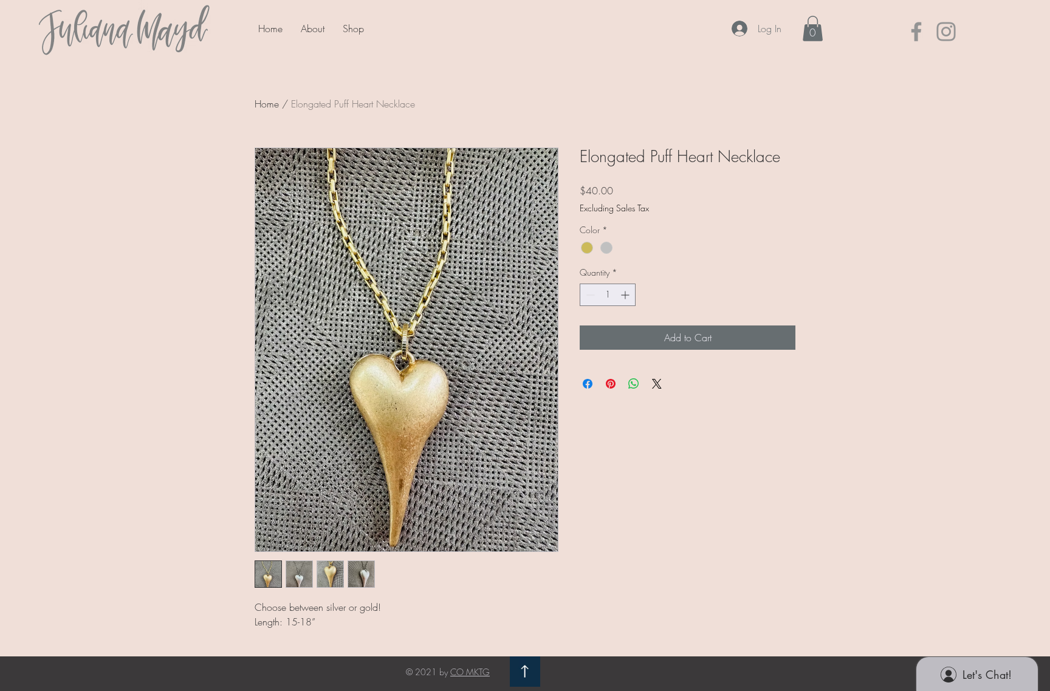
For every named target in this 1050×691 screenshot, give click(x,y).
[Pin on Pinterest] (610, 383)
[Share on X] (657, 383)
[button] (812, 28)
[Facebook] (916, 31)
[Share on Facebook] (587, 383)
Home (267, 104)
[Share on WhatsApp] (633, 383)
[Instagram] (946, 31)
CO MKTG (470, 672)
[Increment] (626, 294)
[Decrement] (589, 294)
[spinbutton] (608, 294)
